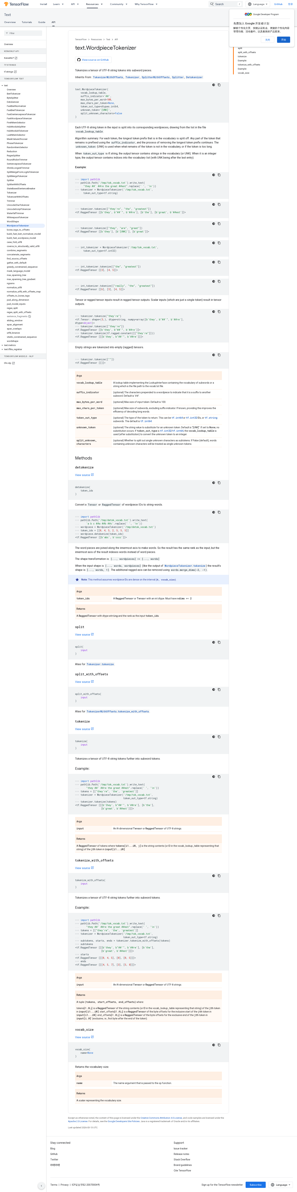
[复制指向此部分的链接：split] (87, 627)
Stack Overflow (182, 1159)
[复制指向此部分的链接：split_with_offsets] (111, 674)
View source (82, 475)
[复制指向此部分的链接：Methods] (95, 458)
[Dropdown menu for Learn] (64, 4)
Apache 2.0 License (77, 1121)
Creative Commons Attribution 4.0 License (161, 1118)
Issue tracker (181, 1148)
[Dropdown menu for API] (79, 4)
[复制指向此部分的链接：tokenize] (93, 722)
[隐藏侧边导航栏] (41, 1185)
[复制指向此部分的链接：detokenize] (97, 468)
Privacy (65, 1184)
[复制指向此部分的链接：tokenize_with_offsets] (117, 861)
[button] (22, 85)
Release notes (181, 1154)
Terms (53, 1184)
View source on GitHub (95, 59)
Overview (10, 22)
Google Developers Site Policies (124, 1121)
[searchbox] (23, 33)
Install (43, 4)
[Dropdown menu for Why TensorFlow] (157, 4)
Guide (41, 22)
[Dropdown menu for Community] (127, 4)
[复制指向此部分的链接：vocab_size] (97, 1030)
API (73, 4)
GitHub (278, 4)
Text (7, 15)
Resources (92, 4)
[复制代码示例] (219, 85)
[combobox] (225, 4)
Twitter (54, 1159)
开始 (283, 39)
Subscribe (256, 1184)
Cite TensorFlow (182, 1170)
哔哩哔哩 (55, 1165)
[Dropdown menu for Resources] (103, 4)
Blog (52, 1148)
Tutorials (27, 22)
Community (116, 4)
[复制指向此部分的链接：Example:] (89, 167)
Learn (56, 4)
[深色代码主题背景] (213, 85)
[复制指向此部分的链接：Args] (85, 376)
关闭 (267, 39)
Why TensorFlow (144, 4)
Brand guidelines (183, 1165)
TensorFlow (81, 39)
